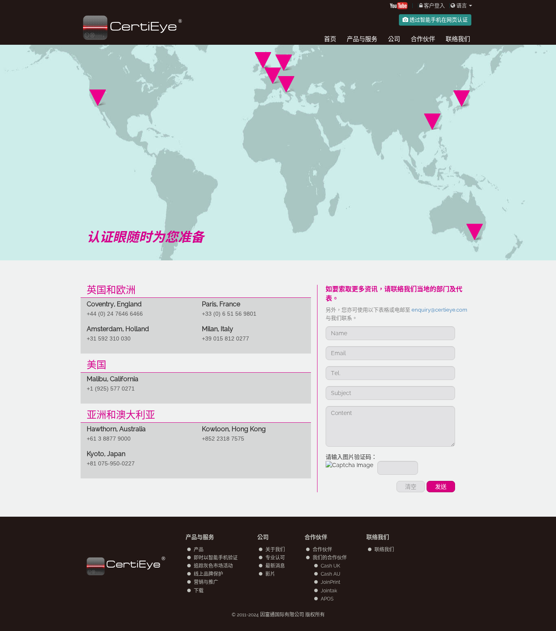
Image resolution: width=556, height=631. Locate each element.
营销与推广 (206, 582)
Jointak (329, 591)
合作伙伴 (423, 39)
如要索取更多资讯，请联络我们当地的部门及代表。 (394, 293)
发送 (441, 486)
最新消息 (275, 566)
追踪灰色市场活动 (213, 566)
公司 (394, 39)
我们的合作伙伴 (330, 558)
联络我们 (458, 39)
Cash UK (330, 566)
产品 (199, 549)
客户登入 (433, 5)
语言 (461, 5)
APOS (327, 599)
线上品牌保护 (208, 574)
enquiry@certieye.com (439, 310)
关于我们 (275, 549)
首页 (330, 39)
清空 (410, 486)
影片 (270, 574)
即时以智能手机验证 (216, 558)
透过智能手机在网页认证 (438, 20)
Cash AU (330, 574)
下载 (199, 591)
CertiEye (133, 564)
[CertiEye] (130, 9)
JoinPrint (330, 582)
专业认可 (275, 558)
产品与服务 (362, 39)
